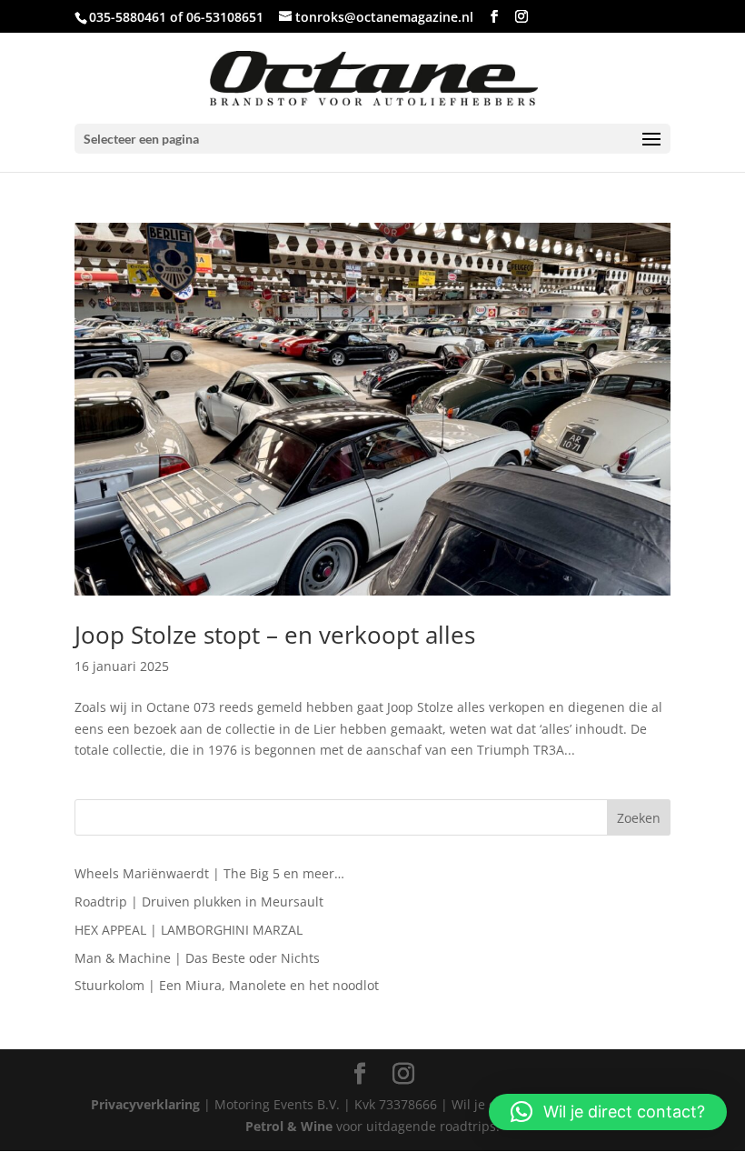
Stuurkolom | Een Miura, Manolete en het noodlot (226, 985)
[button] (608, 1112)
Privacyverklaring (145, 1104)
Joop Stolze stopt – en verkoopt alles (274, 634)
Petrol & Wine (289, 1126)
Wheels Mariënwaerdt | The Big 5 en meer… (209, 873)
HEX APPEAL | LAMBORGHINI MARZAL (188, 929)
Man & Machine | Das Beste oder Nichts (197, 958)
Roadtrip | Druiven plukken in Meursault (198, 901)
